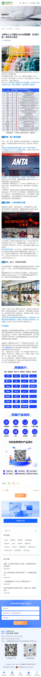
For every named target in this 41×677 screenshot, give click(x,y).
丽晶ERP (6, 543)
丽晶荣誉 (20, 540)
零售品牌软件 (22, 547)
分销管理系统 (28, 540)
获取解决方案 (20, 520)
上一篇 (6, 490)
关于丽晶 (9, 29)
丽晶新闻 (12, 540)
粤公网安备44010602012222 (25, 667)
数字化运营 (27, 550)
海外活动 (6, 547)
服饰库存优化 (32, 547)
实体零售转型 (17, 550)
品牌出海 (20, 543)
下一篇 (35, 490)
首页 (3, 29)
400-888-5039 (12, 633)
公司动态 (17, 29)
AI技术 (13, 543)
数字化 (6, 540)
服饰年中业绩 (8, 550)
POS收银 (14, 547)
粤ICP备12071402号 (8, 667)
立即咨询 (33, 3)
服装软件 (8, 347)
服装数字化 (28, 543)
